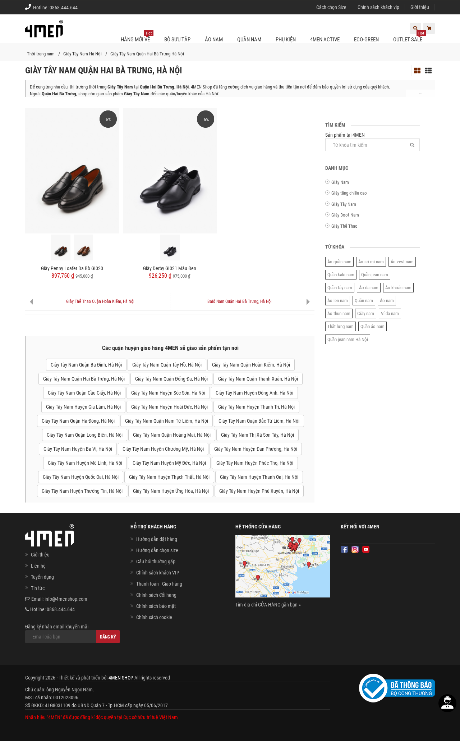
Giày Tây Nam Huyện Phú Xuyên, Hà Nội (259, 491)
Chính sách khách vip (378, 7)
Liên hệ (38, 566)
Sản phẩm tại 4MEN (345, 135)
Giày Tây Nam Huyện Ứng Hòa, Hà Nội (171, 491)
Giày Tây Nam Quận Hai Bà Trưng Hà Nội (147, 53)
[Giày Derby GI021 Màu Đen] (170, 170)
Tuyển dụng (42, 577)
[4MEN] (44, 32)
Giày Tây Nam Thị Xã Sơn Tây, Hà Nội (257, 435)
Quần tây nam (339, 287)
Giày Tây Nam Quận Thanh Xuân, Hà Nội (258, 379)
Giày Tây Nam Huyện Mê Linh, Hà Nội (85, 463)
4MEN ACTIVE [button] (325, 39)
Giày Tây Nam (343, 204)
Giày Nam (340, 182)
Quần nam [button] (249, 39)
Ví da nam (390, 313)
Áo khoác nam (398, 287)
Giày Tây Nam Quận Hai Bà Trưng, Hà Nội (84, 379)
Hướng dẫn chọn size (157, 550)
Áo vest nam (402, 261)
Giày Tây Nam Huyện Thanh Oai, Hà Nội (259, 477)
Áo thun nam (338, 313)
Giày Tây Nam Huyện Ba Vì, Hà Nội (77, 449)
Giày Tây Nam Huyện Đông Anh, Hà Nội (254, 393)
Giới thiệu (419, 7)
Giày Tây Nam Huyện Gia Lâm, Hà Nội (83, 407)
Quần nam (364, 300)
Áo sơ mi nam (371, 261)
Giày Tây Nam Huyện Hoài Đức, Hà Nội (169, 407)
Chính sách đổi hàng (156, 595)
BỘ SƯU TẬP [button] (177, 39)
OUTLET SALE (408, 37)
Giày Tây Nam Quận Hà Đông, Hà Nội (78, 421)
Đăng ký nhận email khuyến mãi (56, 626)
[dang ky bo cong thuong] (397, 687)
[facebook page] (344, 549)
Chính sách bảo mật (156, 606)
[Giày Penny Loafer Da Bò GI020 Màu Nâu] (83, 247)
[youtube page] (365, 549)
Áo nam (387, 300)
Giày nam (365, 313)
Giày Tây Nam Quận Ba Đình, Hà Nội (86, 365)
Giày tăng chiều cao (349, 193)
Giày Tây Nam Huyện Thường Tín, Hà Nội (82, 491)
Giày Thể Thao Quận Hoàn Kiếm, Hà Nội (100, 301)
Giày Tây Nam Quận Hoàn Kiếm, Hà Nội (251, 365)
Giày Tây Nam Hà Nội (82, 53)
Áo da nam (368, 287)
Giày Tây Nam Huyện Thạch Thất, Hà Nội (169, 477)
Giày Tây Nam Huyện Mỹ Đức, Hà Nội (169, 463)
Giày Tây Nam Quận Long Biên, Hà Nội (85, 435)
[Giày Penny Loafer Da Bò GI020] (72, 170)
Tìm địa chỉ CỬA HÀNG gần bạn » (268, 605)
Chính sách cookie (154, 617)
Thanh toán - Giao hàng (159, 584)
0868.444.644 (64, 7)
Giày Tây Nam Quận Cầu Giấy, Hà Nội (84, 393)
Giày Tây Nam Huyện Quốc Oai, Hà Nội (81, 477)
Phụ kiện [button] (286, 39)
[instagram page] (355, 549)
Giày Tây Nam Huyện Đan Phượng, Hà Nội (255, 449)
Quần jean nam (374, 274)
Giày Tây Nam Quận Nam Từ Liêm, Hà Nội (166, 421)
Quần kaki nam (340, 274)
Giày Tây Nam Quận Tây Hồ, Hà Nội (167, 365)
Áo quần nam (339, 261)
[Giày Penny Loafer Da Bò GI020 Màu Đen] (61, 247)
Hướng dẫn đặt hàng (156, 539)
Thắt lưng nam (340, 326)
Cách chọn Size (331, 7)
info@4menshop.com (66, 599)
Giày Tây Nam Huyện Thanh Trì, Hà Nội (256, 407)
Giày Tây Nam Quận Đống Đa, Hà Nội (171, 379)
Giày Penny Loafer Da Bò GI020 (72, 268)
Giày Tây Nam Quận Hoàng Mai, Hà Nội (172, 435)
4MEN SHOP (121, 678)
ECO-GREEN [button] (366, 39)
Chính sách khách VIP (157, 573)
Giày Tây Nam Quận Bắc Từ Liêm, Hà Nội (258, 421)
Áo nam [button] (214, 39)
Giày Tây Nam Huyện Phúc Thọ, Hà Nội (254, 463)
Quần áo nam (372, 326)
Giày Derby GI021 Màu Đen (169, 268)
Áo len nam (337, 300)
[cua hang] (282, 567)
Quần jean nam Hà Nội (347, 339)
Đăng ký (108, 637)
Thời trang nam (41, 53)
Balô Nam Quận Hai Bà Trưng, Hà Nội (239, 301)
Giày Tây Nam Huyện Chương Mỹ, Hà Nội (163, 449)
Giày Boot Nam (345, 215)
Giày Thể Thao (344, 226)
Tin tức (38, 588)
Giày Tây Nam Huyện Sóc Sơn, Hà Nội (168, 393)
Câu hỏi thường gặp (155, 561)
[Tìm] (412, 144)
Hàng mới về (136, 37)
